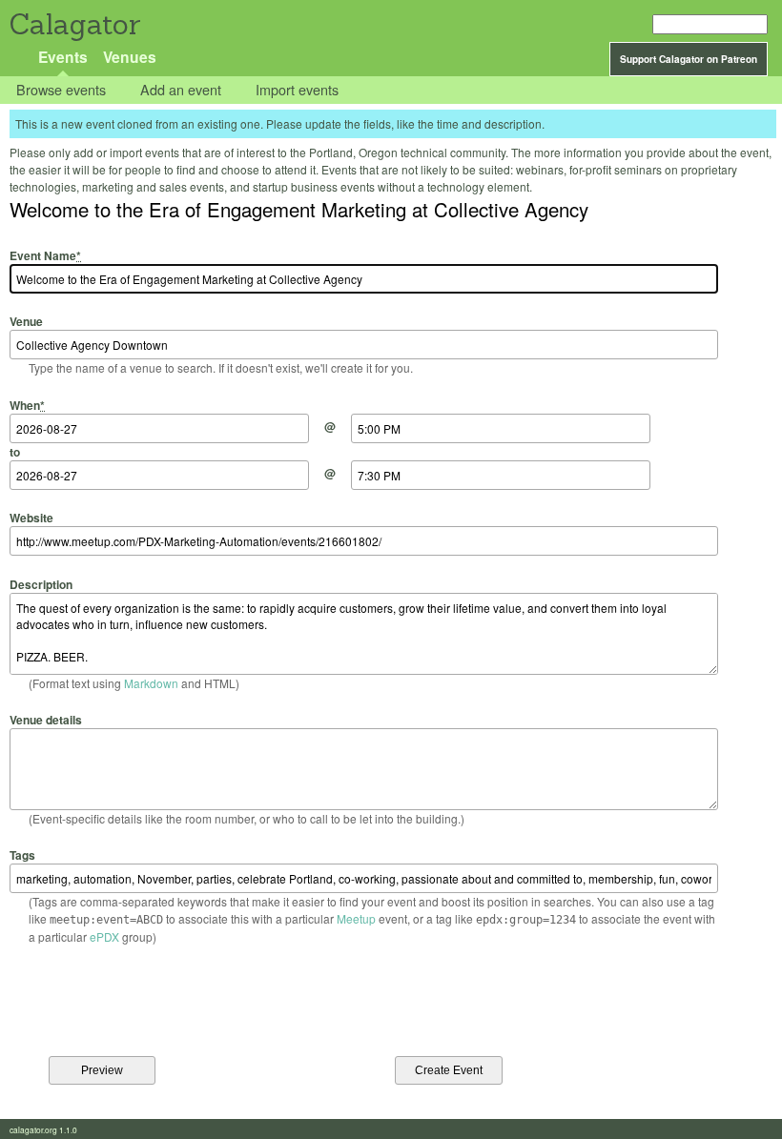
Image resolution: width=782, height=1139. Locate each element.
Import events (297, 90)
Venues (129, 57)
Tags (22, 855)
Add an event (180, 90)
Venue (26, 321)
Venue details (46, 719)
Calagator (74, 24)
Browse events (61, 90)
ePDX (104, 936)
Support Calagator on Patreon (688, 59)
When (27, 405)
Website (31, 517)
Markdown (151, 683)
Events (63, 57)
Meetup (356, 918)
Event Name (45, 255)
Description (41, 584)
